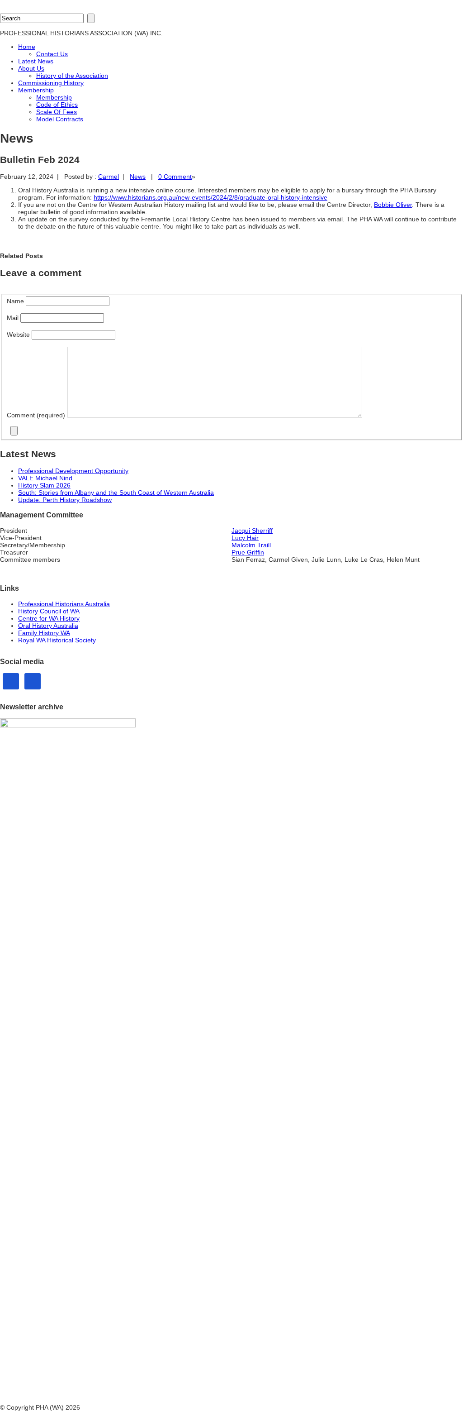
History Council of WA (49, 611)
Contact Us (52, 53)
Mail (13, 317)
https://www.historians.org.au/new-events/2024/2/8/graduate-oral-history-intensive (210, 197)
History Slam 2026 (44, 485)
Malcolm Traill (251, 545)
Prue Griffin (248, 552)
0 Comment (175, 176)
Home (26, 46)
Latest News (35, 61)
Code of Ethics (57, 104)
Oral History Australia (48, 625)
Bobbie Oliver (393, 204)
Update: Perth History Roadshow (65, 499)
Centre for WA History (49, 618)
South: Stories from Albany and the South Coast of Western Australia (116, 492)
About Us (31, 68)
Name (16, 301)
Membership (36, 90)
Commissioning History (51, 82)
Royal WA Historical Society (57, 640)
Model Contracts (59, 119)
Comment (36, 415)
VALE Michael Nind (45, 478)
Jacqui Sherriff (252, 530)
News (138, 176)
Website (18, 334)
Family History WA (44, 632)
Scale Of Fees (56, 111)
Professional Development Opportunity (73, 470)
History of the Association (72, 75)
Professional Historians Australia (64, 603)
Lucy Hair (245, 537)
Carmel (108, 176)
